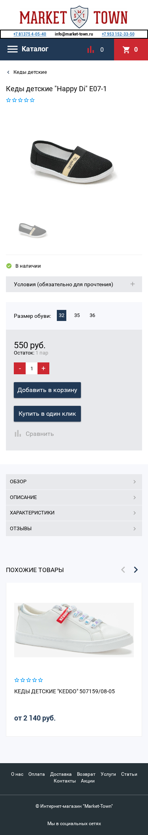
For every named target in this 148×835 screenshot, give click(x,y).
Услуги (108, 774)
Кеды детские (29, 72)
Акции (88, 781)
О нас (17, 774)
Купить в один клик (47, 413)
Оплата (36, 774)
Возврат (86, 774)
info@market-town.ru (74, 34)
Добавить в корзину (47, 390)
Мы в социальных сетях (74, 823)
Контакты (65, 781)
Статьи (129, 774)
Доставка (61, 774)
